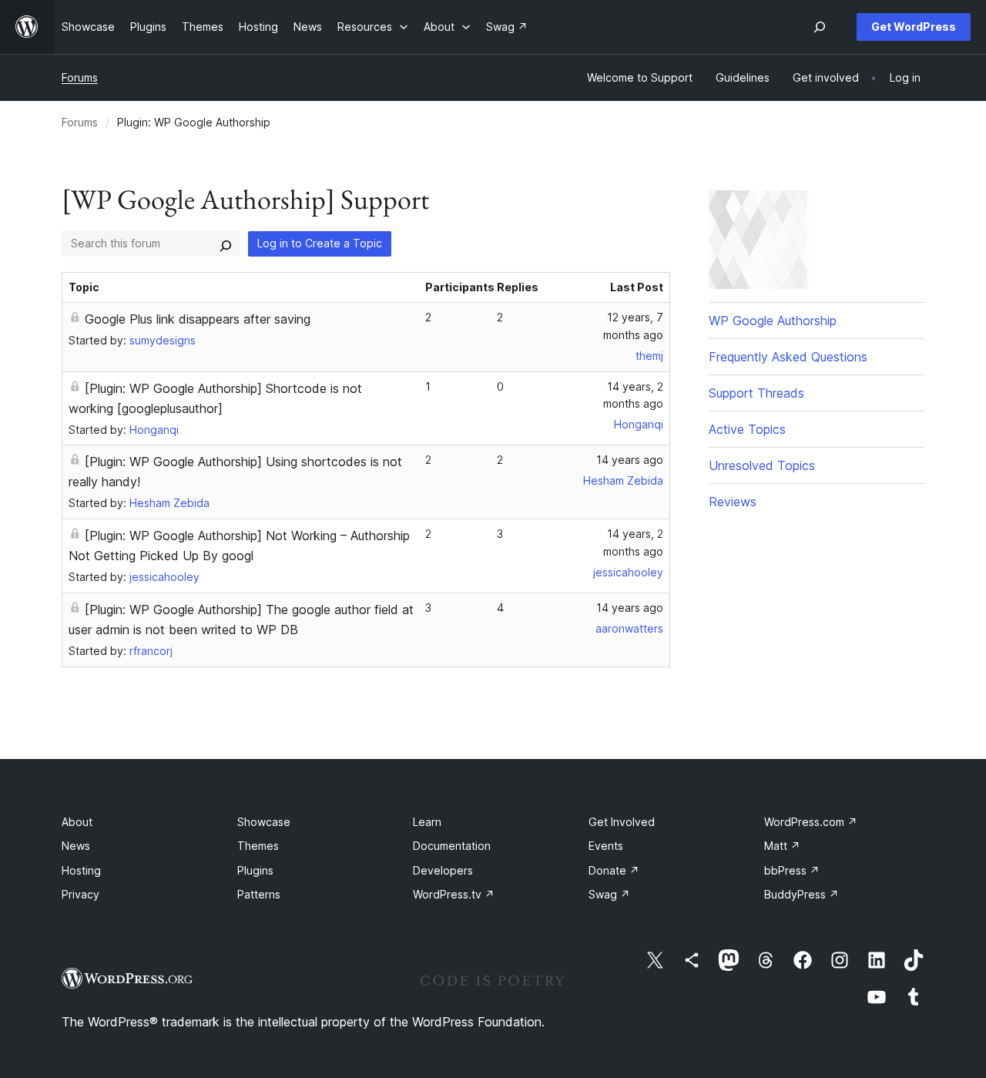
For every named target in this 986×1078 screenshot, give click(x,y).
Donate (614, 870)
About (77, 821)
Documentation (452, 845)
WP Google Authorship (773, 320)
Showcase (263, 821)
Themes (258, 845)
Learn (427, 821)
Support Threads (756, 393)
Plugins (255, 870)
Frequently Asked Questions (788, 356)
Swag (609, 894)
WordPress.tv (454, 894)
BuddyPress (801, 894)
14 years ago (629, 459)
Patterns (258, 894)
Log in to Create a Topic (319, 243)
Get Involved (622, 821)
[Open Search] (819, 27)
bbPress (792, 870)
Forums (80, 77)
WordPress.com (810, 821)
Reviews (732, 501)
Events (606, 845)
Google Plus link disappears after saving (197, 319)
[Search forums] (225, 243)
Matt (782, 845)
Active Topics (747, 429)
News (76, 845)
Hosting (81, 870)
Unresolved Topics (762, 465)
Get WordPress (913, 26)
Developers (443, 870)
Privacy (80, 894)
